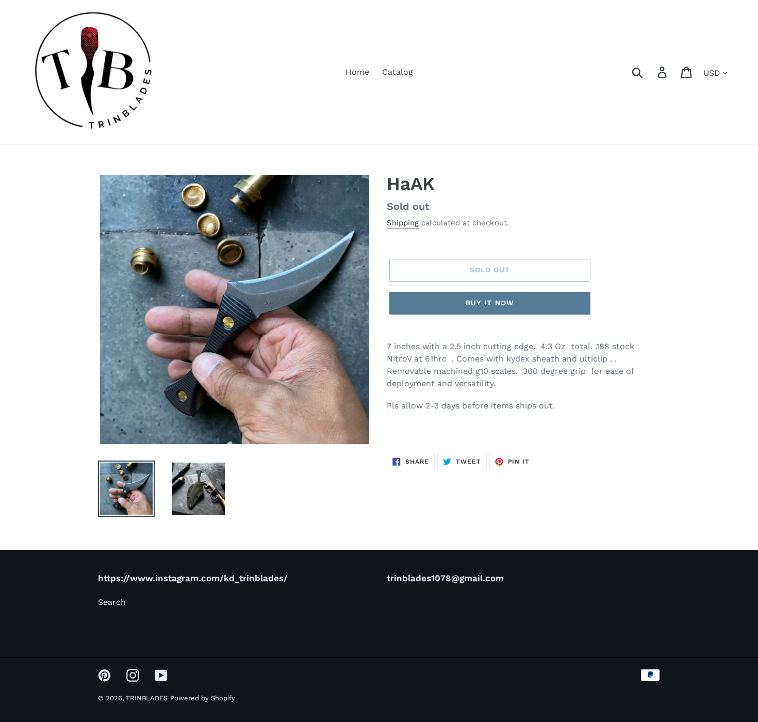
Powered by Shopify (202, 698)
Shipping (403, 222)
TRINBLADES (147, 698)
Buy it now (490, 303)
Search (112, 602)
